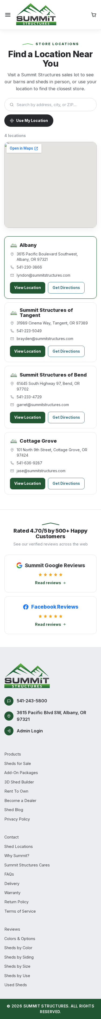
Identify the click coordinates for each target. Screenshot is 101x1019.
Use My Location (32, 120)
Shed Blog (13, 809)
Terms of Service (20, 911)
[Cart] (94, 15)
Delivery (11, 883)
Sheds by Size (17, 966)
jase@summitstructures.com (41, 470)
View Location (27, 288)
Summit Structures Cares (27, 865)
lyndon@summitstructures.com (43, 275)
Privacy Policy (17, 819)
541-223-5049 (29, 330)
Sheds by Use (17, 975)
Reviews (12, 929)
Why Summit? (16, 855)
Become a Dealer (20, 800)
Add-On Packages (21, 772)
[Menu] (7, 14)
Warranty (12, 892)
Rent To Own (16, 791)
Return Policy (16, 901)
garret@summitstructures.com (43, 404)
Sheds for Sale (17, 763)
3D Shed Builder (19, 782)
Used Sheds (15, 984)
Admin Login (30, 730)
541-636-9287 (29, 463)
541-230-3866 (29, 267)
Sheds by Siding (19, 957)
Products (12, 754)
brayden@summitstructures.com (45, 338)
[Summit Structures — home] (36, 14)
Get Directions (66, 288)
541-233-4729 (29, 397)
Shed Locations (18, 846)
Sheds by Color (18, 947)
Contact (11, 837)
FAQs (9, 874)
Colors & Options (19, 938)
